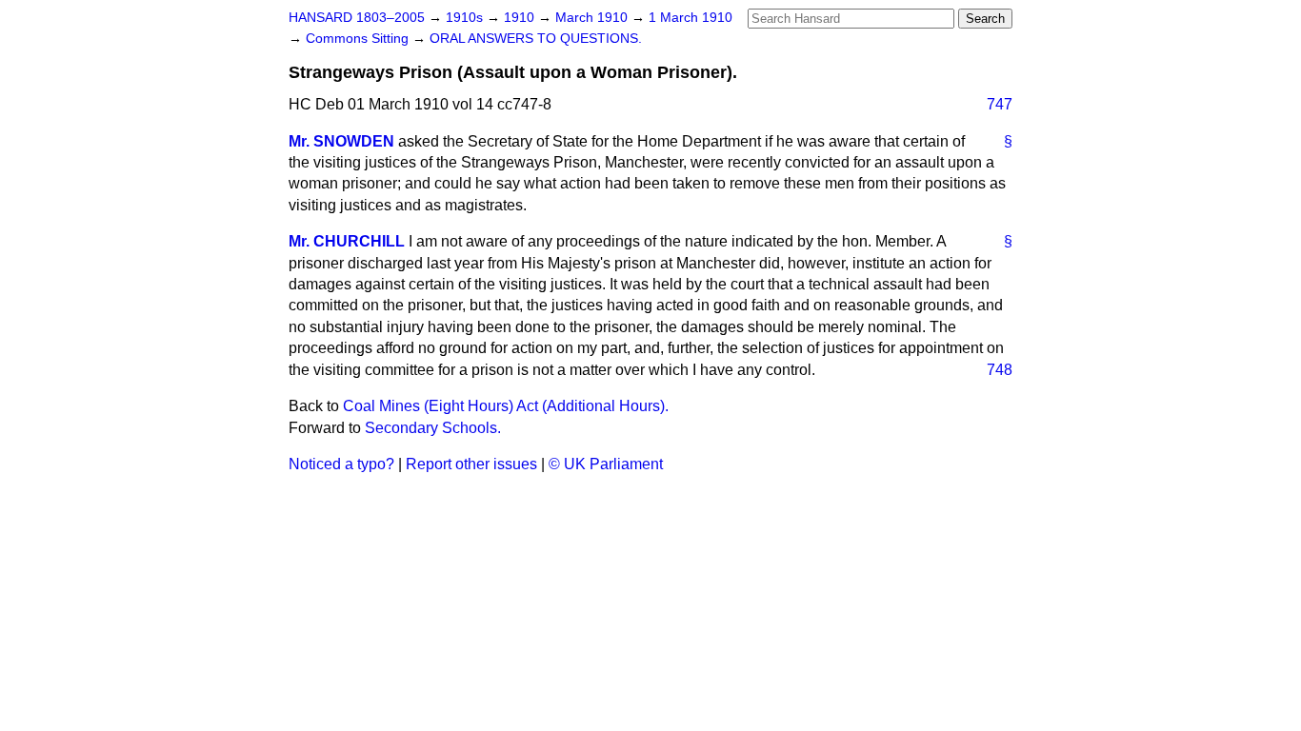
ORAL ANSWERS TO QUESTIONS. (536, 38)
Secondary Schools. (433, 428)
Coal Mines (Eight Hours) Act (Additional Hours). (506, 406)
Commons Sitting (359, 38)
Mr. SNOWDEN (341, 141)
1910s (466, 17)
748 (999, 370)
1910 (521, 17)
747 (999, 104)
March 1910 (593, 17)
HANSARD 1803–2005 (357, 17)
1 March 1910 (690, 17)
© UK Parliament (606, 464)
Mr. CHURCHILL (347, 241)
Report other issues (471, 464)
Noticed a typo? (341, 464)
